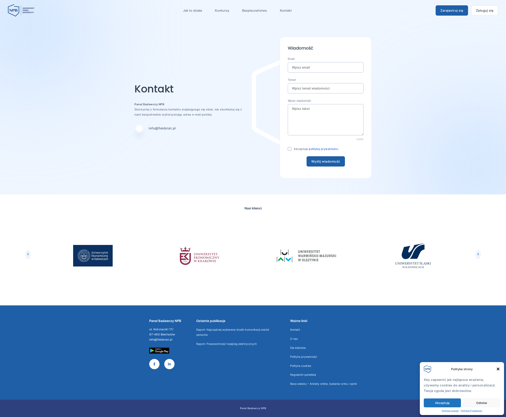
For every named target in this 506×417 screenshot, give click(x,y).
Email (291, 58)
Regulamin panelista (303, 374)
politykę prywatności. (324, 149)
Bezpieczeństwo (254, 10)
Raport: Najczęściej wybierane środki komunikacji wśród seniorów (232, 332)
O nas (294, 338)
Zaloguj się (485, 10)
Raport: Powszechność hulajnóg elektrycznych (226, 343)
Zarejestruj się (451, 10)
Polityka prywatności (303, 356)
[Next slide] (478, 254)
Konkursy (222, 10)
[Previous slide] (28, 254)
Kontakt (286, 10)
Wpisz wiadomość (299, 100)
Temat (292, 79)
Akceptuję (442, 403)
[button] (498, 369)
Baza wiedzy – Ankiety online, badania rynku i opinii (323, 383)
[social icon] (154, 364)
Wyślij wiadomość (325, 161)
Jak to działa (192, 10)
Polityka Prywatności (471, 410)
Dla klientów (298, 347)
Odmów (481, 403)
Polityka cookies (450, 410)
